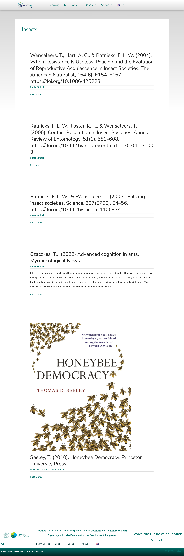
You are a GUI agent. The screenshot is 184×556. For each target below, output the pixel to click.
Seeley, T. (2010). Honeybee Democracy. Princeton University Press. (86, 460)
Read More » (36, 94)
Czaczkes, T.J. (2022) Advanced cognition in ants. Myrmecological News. (84, 257)
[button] (120, 5)
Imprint (169, 550)
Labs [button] (74, 5)
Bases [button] (89, 5)
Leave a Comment (39, 469)
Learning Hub (57, 5)
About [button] (105, 5)
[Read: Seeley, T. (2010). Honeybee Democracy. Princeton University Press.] (80, 386)
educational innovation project (66, 530)
